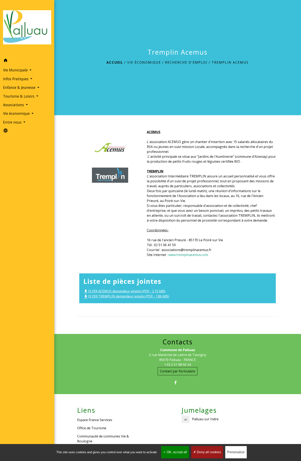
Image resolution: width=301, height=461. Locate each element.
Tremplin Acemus (230, 62)
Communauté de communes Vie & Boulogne (103, 438)
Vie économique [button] (17, 113)
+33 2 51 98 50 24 (177, 364)
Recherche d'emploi (186, 62)
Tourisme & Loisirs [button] (19, 96)
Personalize (236, 452)
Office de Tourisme (91, 428)
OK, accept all (176, 452)
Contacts (177, 342)
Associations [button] (14, 104)
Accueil (114, 62)
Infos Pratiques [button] (16, 78)
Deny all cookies (208, 452)
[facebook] (178, 382)
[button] (27, 61)
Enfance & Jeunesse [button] (19, 87)
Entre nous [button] (13, 122)
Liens (86, 410)
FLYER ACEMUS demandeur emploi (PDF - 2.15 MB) (124, 291)
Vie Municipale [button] (16, 70)
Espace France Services (94, 420)
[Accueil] (27, 28)
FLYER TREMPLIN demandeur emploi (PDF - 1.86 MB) (126, 296)
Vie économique (144, 62)
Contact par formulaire (177, 371)
